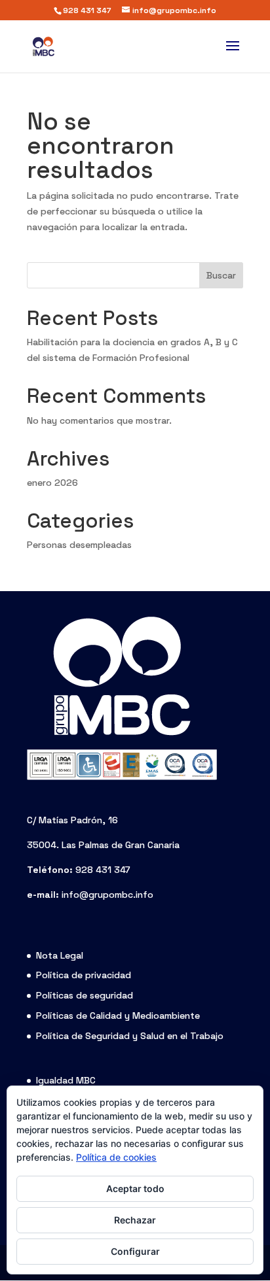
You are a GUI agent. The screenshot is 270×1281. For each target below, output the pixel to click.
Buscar (221, 275)
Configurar (135, 1251)
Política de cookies (116, 1157)
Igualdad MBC (66, 1080)
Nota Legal (59, 955)
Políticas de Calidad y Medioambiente (118, 1015)
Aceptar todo (135, 1188)
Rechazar (135, 1219)
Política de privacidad (83, 975)
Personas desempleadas (79, 545)
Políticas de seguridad (84, 995)
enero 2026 (52, 482)
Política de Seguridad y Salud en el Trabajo (129, 1036)
